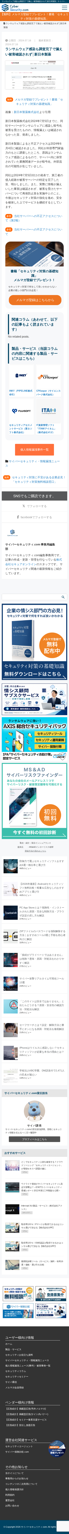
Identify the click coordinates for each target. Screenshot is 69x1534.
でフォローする (37, 506)
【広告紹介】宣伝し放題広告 (20, 1425)
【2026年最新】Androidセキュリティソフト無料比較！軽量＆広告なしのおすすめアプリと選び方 (41, 887)
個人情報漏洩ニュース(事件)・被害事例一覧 (27, 1365)
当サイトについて (14, 1473)
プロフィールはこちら (34, 1139)
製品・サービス (13, 1349)
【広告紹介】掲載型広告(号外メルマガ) (25, 1408)
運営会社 (10, 1500)
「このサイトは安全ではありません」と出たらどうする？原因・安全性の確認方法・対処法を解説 (41, 1005)
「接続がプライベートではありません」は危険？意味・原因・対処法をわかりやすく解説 (41, 958)
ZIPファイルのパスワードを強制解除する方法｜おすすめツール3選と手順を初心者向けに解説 (42, 935)
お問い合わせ (12, 1505)
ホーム (8, 1344)
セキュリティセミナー (16, 1376)
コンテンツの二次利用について (21, 1484)
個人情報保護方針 (14, 1489)
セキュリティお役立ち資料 (19, 1355)
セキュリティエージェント (19, 1446)
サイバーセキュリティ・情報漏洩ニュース (27, 1360)
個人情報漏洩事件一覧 (34, 449)
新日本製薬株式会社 (26, 112)
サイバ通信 (11, 1382)
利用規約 (10, 1495)
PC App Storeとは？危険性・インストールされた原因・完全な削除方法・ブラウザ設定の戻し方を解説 (41, 911)
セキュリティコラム (15, 1371)
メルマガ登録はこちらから (35, 300)
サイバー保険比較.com (17, 1451)
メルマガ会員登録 (14, 1387)
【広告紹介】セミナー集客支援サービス (26, 1419)
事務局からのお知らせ (16, 1478)
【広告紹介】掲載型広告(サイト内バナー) (26, 1414)
